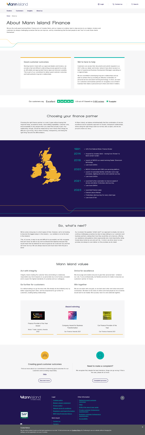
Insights (29, 11)
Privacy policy (57, 406)
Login (102, 4)
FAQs (45, 374)
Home (8, 16)
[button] (142, 427)
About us (39, 11)
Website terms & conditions (62, 408)
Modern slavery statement (62, 403)
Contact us (118, 4)
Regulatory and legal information (64, 411)
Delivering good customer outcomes (87, 401)
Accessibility (83, 419)
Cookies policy (58, 400)
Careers (56, 424)
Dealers (9, 11)
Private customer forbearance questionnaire (89, 411)
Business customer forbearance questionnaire (90, 415)
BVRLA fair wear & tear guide (88, 407)
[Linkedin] (21, 424)
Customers (19, 11)
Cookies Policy (76, 430)
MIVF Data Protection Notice (62, 414)
